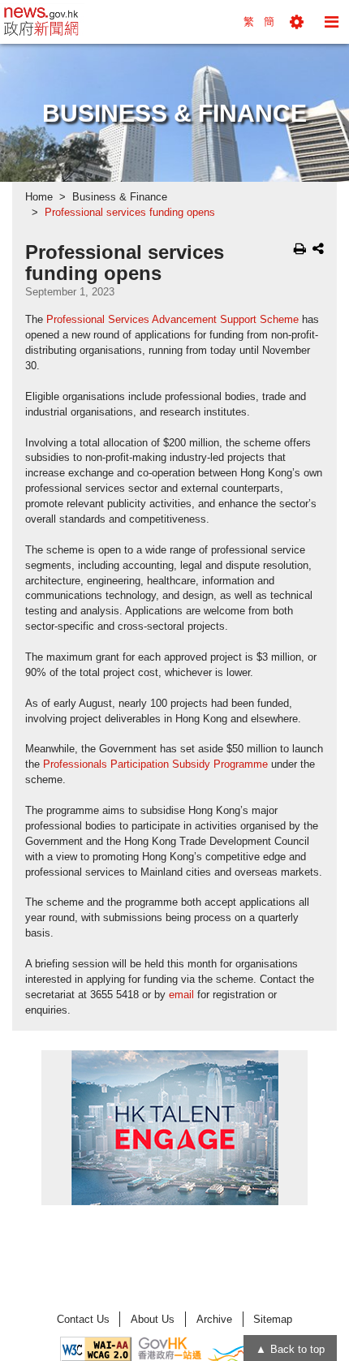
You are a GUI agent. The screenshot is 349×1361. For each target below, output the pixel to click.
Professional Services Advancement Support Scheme (172, 319)
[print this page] (300, 248)
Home (39, 197)
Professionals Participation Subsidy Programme (155, 764)
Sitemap (272, 1319)
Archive (214, 1319)
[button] (296, 22)
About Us (152, 1319)
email (181, 995)
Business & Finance (119, 197)
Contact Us (83, 1319)
